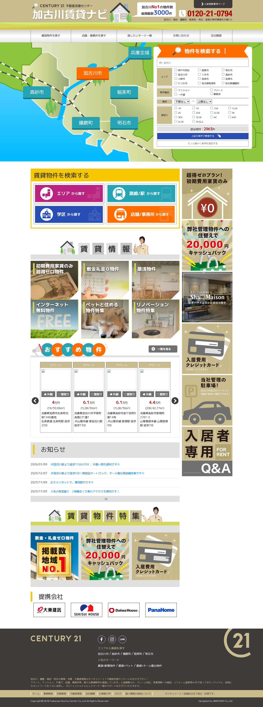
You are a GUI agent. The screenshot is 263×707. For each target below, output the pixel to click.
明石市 (124, 122)
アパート (218, 90)
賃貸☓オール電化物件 (149, 666)
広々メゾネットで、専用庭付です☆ (72, 482)
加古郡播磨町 (232, 83)
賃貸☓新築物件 (107, 666)
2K (179, 112)
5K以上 (200, 121)
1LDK (235, 108)
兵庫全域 (140, 52)
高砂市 (37, 92)
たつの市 (182, 83)
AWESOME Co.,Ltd (222, 701)
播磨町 (86, 122)
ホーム (36, 693)
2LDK (217, 112)
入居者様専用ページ (214, 4)
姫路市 (205, 70)
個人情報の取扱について (138, 693)
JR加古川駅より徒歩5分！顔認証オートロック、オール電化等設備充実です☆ (97, 473)
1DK (216, 108)
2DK (198, 112)
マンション (184, 90)
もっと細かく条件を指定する (203, 143)
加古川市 (93, 73)
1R (179, 108)
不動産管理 (76, 693)
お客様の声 (105, 693)
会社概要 (216, 36)
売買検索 (61, 693)
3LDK (199, 117)
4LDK (181, 121)
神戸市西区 (184, 70)
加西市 (205, 79)
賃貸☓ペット (126, 666)
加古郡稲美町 (209, 83)
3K (233, 112)
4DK (234, 117)
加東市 (228, 79)
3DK (180, 117)
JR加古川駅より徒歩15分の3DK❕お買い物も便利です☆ (85, 464)
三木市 (205, 74)
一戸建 (181, 94)
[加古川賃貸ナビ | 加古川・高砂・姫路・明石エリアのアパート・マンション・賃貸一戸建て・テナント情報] (81, 12)
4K (215, 117)
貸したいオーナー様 (139, 36)
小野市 (181, 79)
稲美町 (124, 92)
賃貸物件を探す (50, 36)
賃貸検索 (48, 693)
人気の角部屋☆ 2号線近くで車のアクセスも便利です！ (85, 491)
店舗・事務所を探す (94, 36)
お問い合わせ (181, 36)
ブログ (118, 693)
